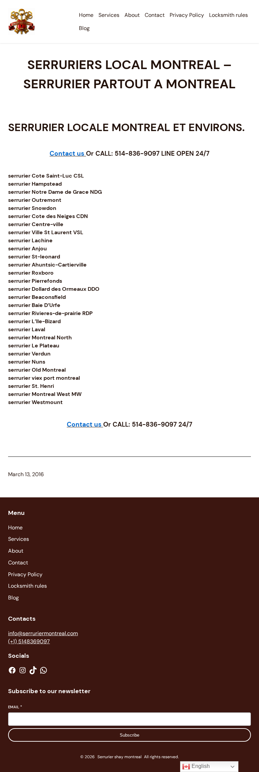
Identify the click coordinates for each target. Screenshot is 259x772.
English (200, 766)
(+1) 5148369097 (29, 641)
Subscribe (129, 735)
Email (15, 707)
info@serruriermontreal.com (43, 633)
